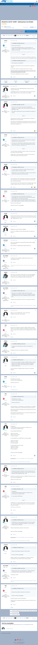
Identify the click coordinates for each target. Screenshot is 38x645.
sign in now (23, 624)
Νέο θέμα (21, 31)
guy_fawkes (5, 255)
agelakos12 (22, 60)
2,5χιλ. (6, 110)
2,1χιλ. (6, 385)
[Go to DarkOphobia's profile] (5, 90)
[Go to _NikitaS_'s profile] (5, 276)
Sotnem (21, 43)
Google (13, 27)
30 (20, 35)
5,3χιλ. (6, 474)
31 (22, 35)
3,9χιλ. (6, 432)
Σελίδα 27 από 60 (34, 36)
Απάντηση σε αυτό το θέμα (31, 31)
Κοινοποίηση (26, 27)
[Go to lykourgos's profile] (5, 243)
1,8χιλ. (6, 199)
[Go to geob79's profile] (5, 314)
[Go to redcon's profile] (5, 194)
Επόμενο (27, 35)
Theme (14, 642)
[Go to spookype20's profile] (3, 27)
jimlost (5, 465)
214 (6, 365)
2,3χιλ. (6, 349)
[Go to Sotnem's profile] (5, 105)
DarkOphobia (6, 86)
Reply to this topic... (10, 628)
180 (6, 319)
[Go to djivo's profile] (5, 328)
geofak (5, 213)
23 (8, 35)
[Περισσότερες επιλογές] (35, 40)
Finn (6, 423)
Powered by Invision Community (19, 643)
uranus (5, 40)
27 (15, 35)
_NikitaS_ (6, 272)
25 (11, 35)
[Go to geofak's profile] (5, 217)
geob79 (5, 310)
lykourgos (6, 240)
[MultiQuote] (11, 77)
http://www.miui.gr (13, 458)
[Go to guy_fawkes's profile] (5, 259)
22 (6, 35)
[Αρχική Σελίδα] (2, 35)
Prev (4, 35)
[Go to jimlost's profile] (5, 469)
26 (13, 35)
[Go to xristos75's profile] (5, 360)
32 (24, 35)
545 (6, 222)
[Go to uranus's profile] (5, 44)
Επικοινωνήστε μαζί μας (21, 642)
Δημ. (14, 40)
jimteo (5, 376)
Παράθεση (14, 130)
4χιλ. (6, 264)
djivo (6, 325)
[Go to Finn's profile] (5, 427)
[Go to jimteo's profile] (5, 380)
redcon (5, 191)
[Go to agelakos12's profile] (5, 230)
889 (6, 333)
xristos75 (6, 357)
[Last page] (30, 35)
